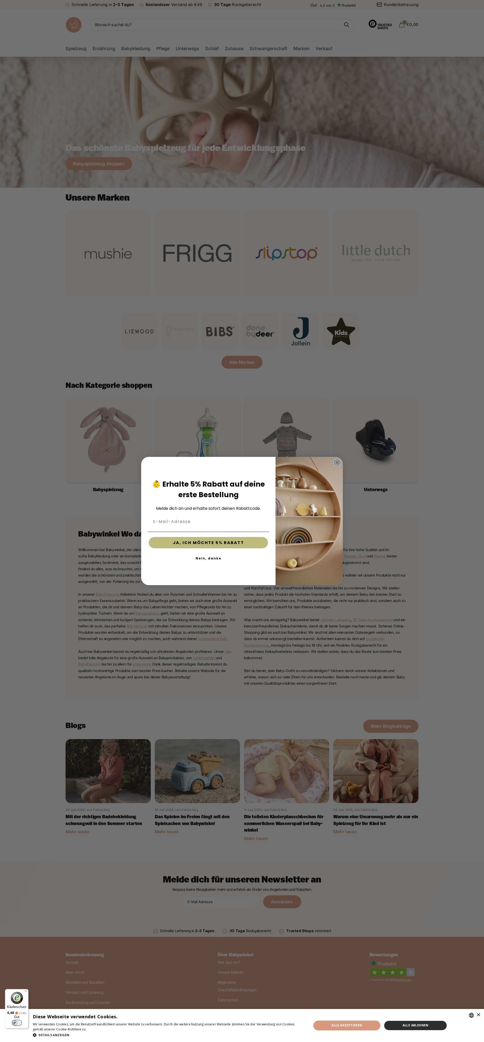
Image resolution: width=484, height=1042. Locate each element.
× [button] (478, 1015)
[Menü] (25, 992)
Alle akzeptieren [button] (346, 1025)
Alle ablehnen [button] (416, 1025)
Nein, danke (208, 558)
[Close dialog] (337, 462)
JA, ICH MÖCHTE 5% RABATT (208, 543)
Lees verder (96, 1029)
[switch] (17, 1023)
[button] (168, 1035)
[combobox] (471, 1015)
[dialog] (242, 1025)
